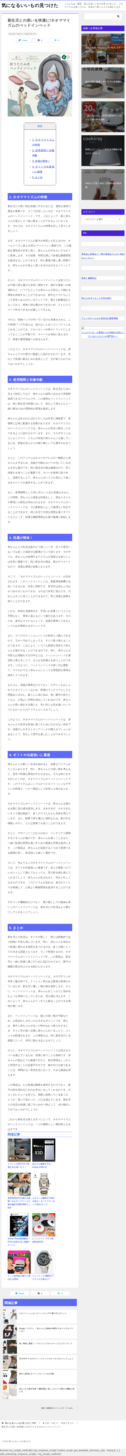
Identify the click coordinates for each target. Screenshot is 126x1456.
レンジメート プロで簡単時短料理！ (42, 1240)
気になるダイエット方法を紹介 (96, 298)
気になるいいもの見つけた (30, 5)
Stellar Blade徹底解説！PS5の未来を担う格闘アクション (19, 1241)
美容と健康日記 (88, 278)
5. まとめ (37, 177)
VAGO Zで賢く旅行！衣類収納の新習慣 (103, 185)
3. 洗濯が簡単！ (41, 161)
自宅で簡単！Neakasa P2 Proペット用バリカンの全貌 (102, 50)
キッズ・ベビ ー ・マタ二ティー (22, 34)
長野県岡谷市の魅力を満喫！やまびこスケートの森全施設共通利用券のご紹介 (19, 1203)
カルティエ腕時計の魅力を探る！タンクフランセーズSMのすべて (43, 1201)
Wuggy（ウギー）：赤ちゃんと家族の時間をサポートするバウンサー (46, 1329)
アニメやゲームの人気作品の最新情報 (99, 318)
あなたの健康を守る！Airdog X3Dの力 (42, 1165)
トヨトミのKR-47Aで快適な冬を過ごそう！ (18, 1165)
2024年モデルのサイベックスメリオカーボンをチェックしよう (46, 1359)
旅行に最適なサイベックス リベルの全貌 (36, 1374)
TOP (20, 1423)
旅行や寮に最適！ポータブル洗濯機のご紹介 (103, 83)
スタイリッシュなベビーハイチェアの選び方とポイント (43, 1313)
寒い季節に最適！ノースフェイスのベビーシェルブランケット (46, 1343)
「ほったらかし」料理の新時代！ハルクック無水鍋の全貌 (103, 117)
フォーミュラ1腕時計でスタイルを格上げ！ (43, 1277)
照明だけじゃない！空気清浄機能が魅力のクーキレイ (103, 151)
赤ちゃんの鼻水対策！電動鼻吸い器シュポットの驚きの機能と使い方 (47, 1390)
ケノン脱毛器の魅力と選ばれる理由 (19, 1277)
